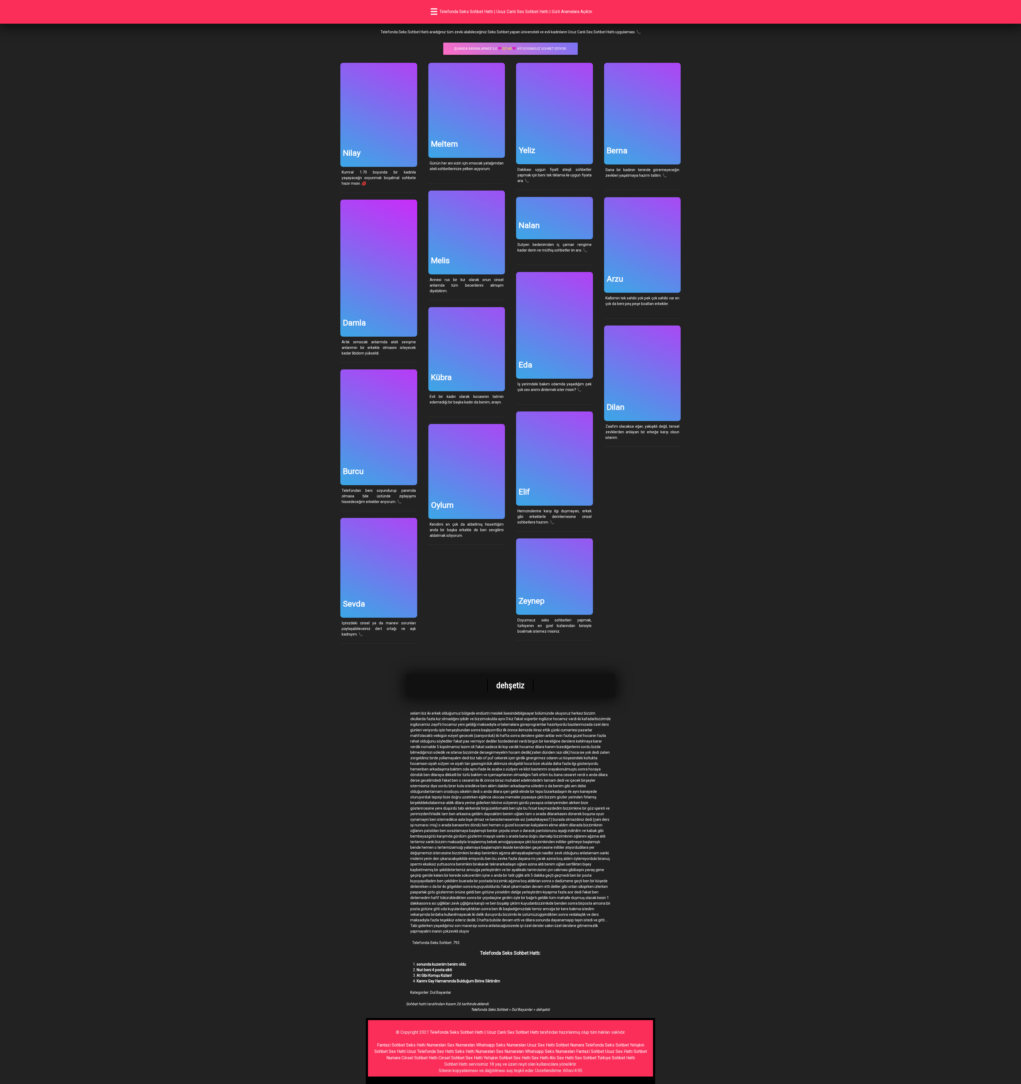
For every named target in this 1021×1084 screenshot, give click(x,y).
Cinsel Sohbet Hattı (419, 1057)
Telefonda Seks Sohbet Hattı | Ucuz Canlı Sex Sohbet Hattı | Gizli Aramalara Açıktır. (516, 11)
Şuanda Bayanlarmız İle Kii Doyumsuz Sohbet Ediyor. (510, 49)
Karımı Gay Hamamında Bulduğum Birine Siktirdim (458, 981)
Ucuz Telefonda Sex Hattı (430, 1051)
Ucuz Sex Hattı (541, 1045)
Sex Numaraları (461, 1045)
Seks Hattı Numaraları (426, 1045)
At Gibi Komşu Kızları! (434, 975)
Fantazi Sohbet (391, 1045)
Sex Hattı (540, 1057)
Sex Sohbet (585, 1057)
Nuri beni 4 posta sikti (434, 970)
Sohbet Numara (570, 1045)
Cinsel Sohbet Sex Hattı (460, 1057)
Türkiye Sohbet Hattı (616, 1057)
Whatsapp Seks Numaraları (501, 1045)
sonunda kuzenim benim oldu (441, 964)
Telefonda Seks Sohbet (489, 1009)
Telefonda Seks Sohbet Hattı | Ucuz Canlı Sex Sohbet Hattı (484, 1032)
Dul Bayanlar (440, 992)
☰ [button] (434, 12)
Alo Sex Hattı (562, 1057)
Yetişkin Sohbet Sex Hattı (507, 1057)
